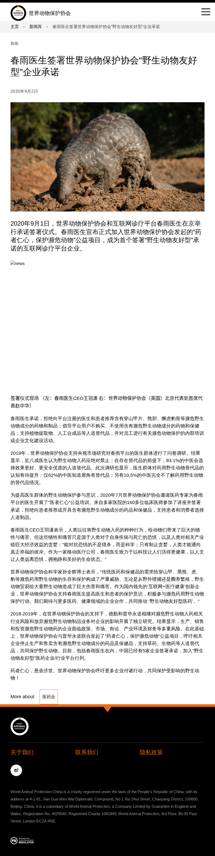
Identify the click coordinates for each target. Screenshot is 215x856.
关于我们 (22, 752)
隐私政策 (151, 752)
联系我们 (86, 752)
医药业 (48, 697)
